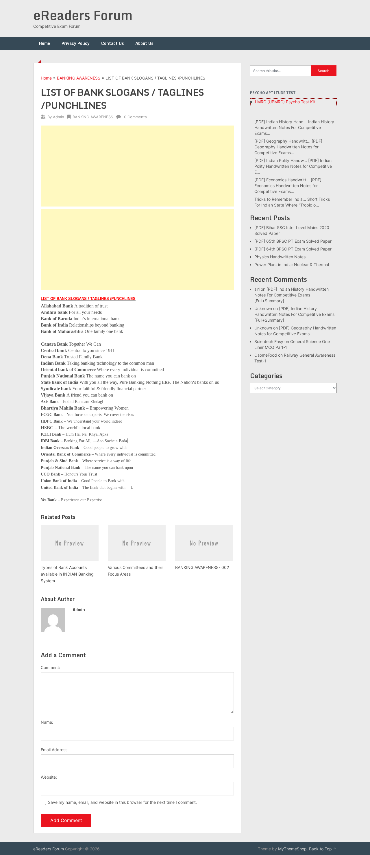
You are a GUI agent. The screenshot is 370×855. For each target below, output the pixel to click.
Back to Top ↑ (323, 848)
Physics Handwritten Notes (280, 256)
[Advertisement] (137, 166)
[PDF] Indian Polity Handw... (280, 160)
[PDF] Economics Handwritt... (282, 179)
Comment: (50, 667)
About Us (144, 43)
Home (44, 43)
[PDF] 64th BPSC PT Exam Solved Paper (293, 248)
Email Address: (55, 749)
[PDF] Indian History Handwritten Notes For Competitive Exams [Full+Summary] (291, 295)
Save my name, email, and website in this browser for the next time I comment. (122, 802)
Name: (47, 722)
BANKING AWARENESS (78, 77)
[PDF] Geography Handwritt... (282, 141)
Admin (58, 117)
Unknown (263, 308)
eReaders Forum (82, 15)
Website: (49, 777)
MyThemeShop (292, 848)
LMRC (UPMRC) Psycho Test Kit (285, 101)
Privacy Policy (76, 43)
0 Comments (135, 117)
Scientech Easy (268, 341)
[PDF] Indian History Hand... (280, 121)
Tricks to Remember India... (280, 199)
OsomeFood (265, 355)
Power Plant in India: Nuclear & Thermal (291, 264)
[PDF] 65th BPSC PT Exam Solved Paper (293, 241)
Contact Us (112, 43)
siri (257, 289)
